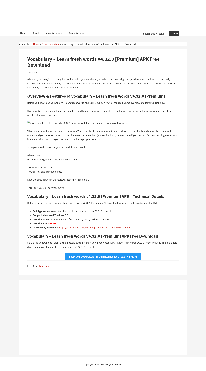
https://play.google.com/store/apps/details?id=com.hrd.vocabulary (94, 227)
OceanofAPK (99, 15)
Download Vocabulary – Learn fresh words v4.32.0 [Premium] (103, 256)
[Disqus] (103, 317)
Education (44, 266)
